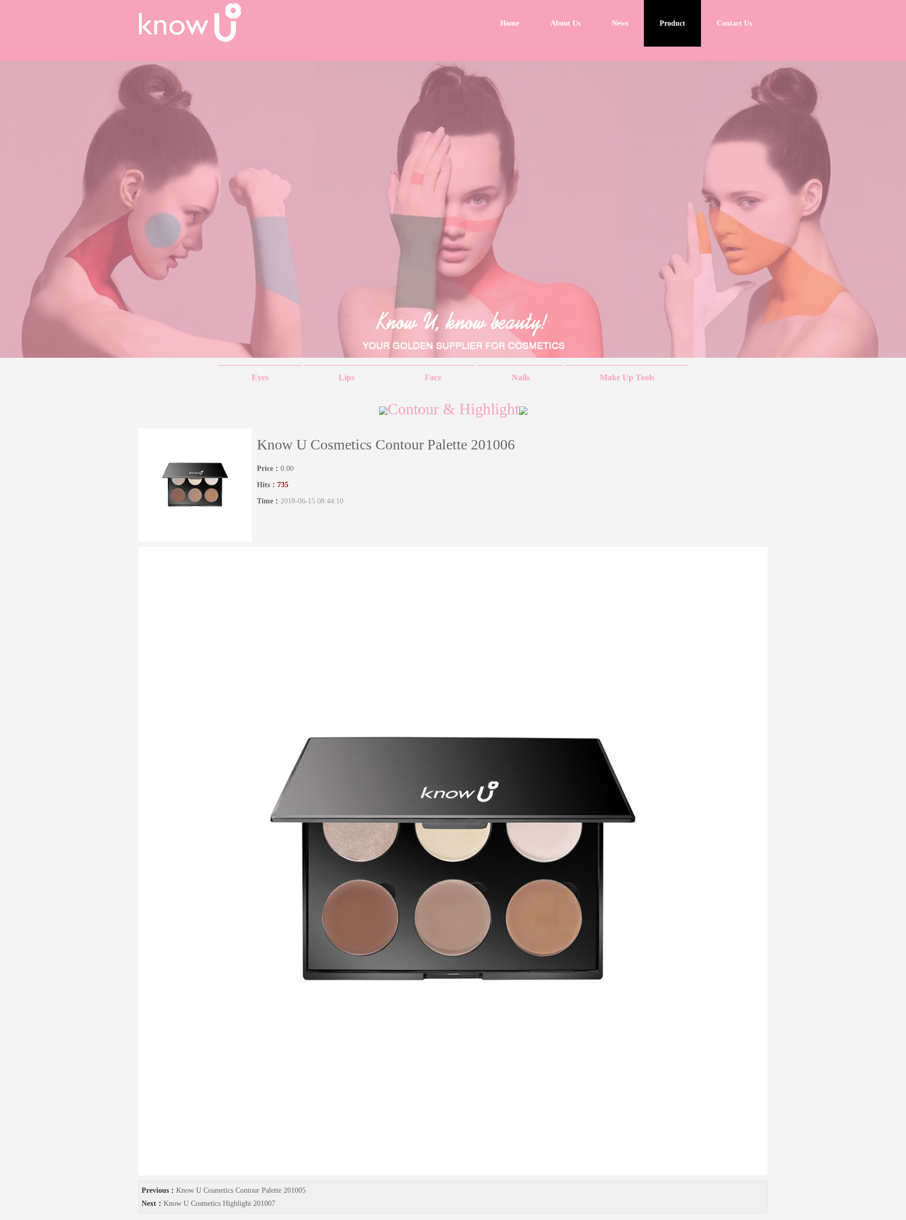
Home (509, 23)
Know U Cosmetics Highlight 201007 (219, 1203)
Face (433, 377)
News (620, 23)
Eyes (260, 377)
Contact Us (734, 23)
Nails (521, 377)
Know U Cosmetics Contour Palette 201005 (241, 1190)
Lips (348, 377)
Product (672, 23)
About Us (565, 23)
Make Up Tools (627, 377)
